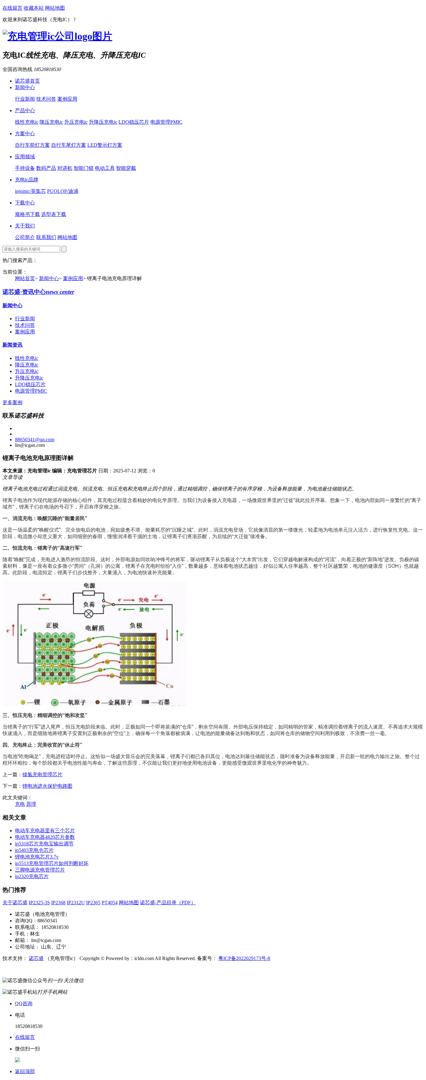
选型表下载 (53, 214)
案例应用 (67, 99)
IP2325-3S (39, 902)
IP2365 (93, 902)
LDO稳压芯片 (134, 122)
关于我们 (25, 225)
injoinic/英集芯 (30, 191)
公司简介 (25, 237)
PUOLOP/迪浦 (62, 191)
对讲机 (64, 168)
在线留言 (12, 8)
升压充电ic (76, 122)
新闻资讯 (12, 344)
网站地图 (55, 8)
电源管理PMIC (166, 122)
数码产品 (46, 168)
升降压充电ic (103, 122)
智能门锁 (84, 168)
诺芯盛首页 (27, 81)
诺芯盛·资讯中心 (38, 292)
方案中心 (25, 133)
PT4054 (110, 902)
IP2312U (76, 902)
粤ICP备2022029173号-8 (244, 958)
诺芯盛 (36, 958)
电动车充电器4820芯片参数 (45, 837)
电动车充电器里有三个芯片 (45, 830)
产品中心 (25, 110)
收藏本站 (34, 8)
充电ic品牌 (26, 179)
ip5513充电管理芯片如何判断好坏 (52, 863)
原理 (31, 804)
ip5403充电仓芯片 (34, 850)
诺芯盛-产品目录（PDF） (168, 902)
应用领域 (25, 156)
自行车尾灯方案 (68, 145)
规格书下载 (27, 214)
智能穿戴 (126, 168)
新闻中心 (25, 87)
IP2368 (58, 902)
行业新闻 (25, 99)
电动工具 (105, 168)
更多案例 (12, 402)
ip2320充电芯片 (32, 876)
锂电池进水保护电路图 (47, 786)
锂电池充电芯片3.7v (37, 856)
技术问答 (46, 99)
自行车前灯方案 (32, 145)
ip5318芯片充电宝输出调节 (44, 843)
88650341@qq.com (34, 439)
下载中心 (25, 202)
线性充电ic (26, 122)
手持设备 (25, 168)
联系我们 (46, 237)
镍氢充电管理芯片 (42, 774)
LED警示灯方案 (104, 145)
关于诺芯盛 (14, 902)
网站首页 (25, 278)
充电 (20, 804)
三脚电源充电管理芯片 (40, 869)
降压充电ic (51, 122)
